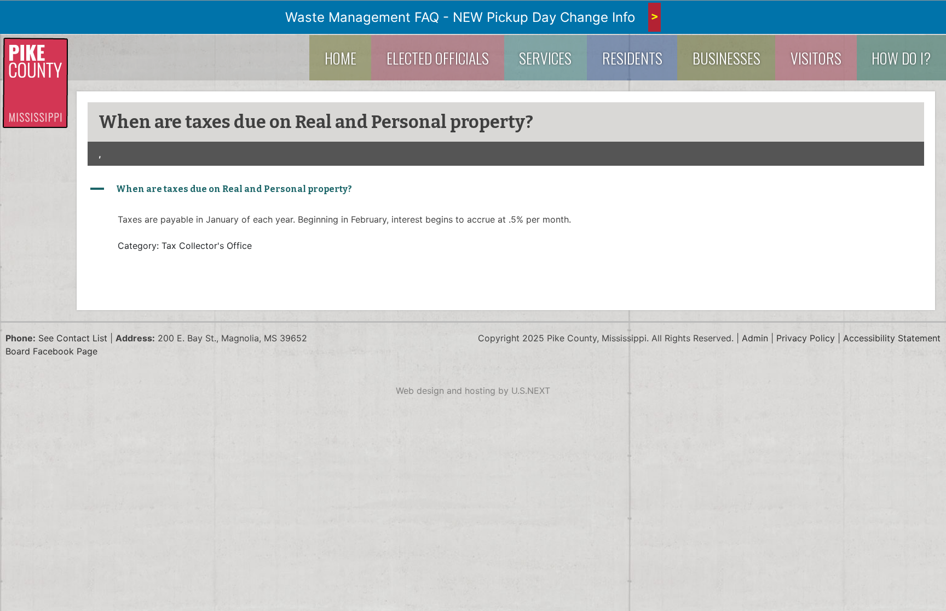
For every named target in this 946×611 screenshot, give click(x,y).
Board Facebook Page (51, 351)
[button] (506, 189)
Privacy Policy (805, 338)
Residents (632, 57)
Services (545, 57)
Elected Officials (438, 57)
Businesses (726, 57)
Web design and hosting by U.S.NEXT (473, 390)
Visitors (816, 57)
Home (340, 57)
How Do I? (901, 57)
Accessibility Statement (892, 338)
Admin (755, 338)
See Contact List (72, 338)
